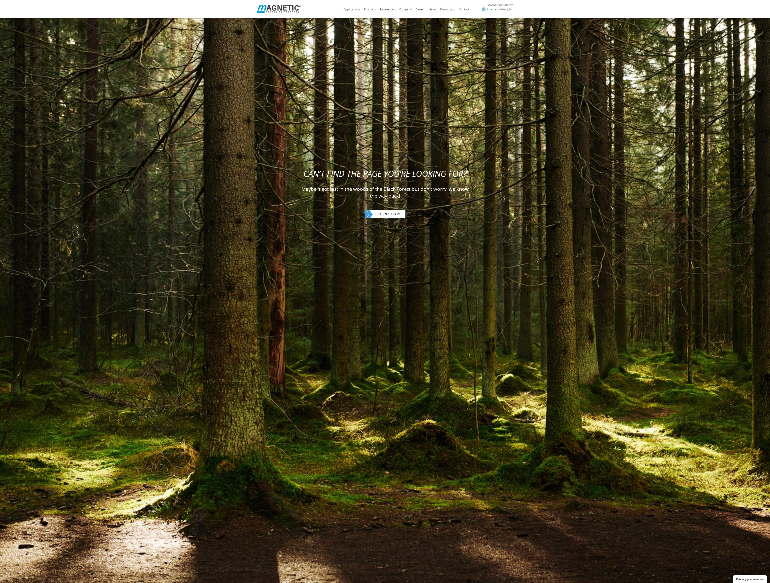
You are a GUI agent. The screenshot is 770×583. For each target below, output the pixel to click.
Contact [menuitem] (464, 9)
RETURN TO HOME (388, 214)
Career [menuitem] (420, 9)
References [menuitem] (387, 9)
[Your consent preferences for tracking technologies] (750, 579)
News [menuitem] (432, 9)
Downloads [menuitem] (447, 9)
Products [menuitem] (370, 9)
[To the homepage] (279, 9)
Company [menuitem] (405, 9)
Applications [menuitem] (351, 9)
